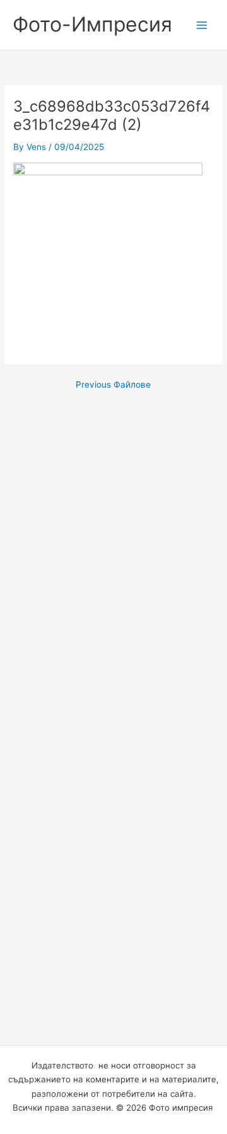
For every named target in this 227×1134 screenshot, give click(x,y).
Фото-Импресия (92, 24)
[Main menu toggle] (202, 25)
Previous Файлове (113, 385)
